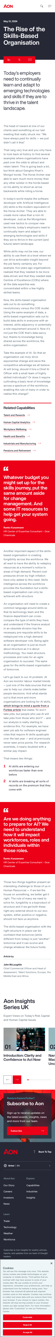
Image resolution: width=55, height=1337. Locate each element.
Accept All (27, 1332)
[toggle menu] (49, 6)
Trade (7, 1221)
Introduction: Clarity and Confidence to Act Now (22, 1057)
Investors (9, 1197)
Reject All (27, 1325)
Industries (31, 1191)
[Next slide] (17, 1080)
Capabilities (32, 1185)
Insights (30, 1197)
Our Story (9, 1185)
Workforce (9, 1239)
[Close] (51, 1263)
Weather (8, 1233)
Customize (27, 1317)
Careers (8, 1191)
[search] (41, 6)
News (7, 1203)
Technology (10, 1227)
